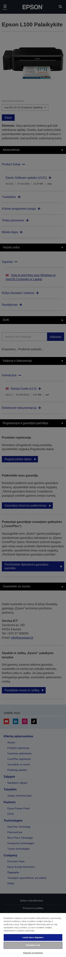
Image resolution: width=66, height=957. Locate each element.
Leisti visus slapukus (33, 937)
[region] (33, 935)
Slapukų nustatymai (33, 953)
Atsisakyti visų (33, 945)
